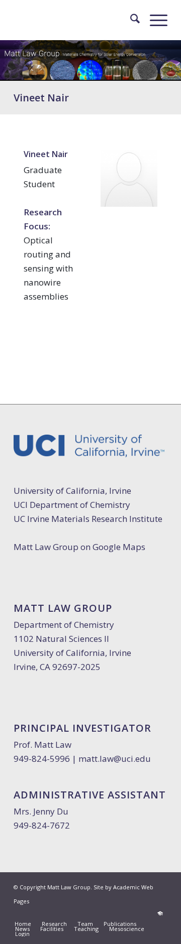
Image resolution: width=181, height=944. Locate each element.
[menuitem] (130, 20)
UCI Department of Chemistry (72, 504)
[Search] (130, 20)
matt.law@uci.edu (114, 758)
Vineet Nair (41, 97)
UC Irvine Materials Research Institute (88, 518)
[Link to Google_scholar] (159, 913)
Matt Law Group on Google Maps (79, 547)
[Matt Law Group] (75, 20)
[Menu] (153, 20)
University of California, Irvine (72, 490)
